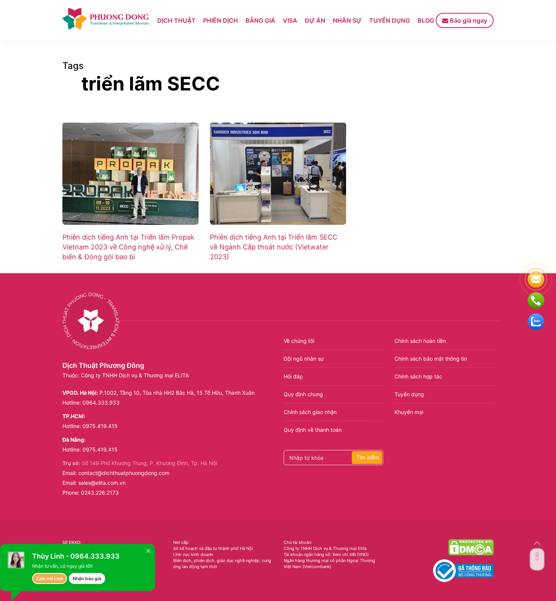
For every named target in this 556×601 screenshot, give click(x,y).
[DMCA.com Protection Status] (471, 547)
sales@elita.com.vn (102, 483)
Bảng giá (260, 20)
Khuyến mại (408, 412)
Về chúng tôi (299, 341)
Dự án (315, 20)
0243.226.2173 (100, 492)
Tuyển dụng (389, 20)
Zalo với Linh (49, 578)
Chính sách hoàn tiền (420, 341)
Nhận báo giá (87, 578)
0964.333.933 (101, 402)
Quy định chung (303, 394)
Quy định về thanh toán (313, 430)
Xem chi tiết (344, 554)
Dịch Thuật (176, 20)
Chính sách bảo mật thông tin (430, 358)
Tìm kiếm (368, 457)
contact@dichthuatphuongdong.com (123, 473)
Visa (290, 20)
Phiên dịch (220, 20)
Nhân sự (347, 20)
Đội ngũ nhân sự (304, 358)
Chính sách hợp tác (418, 376)
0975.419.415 (100, 426)
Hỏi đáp (293, 376)
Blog (426, 20)
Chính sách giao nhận (310, 412)
